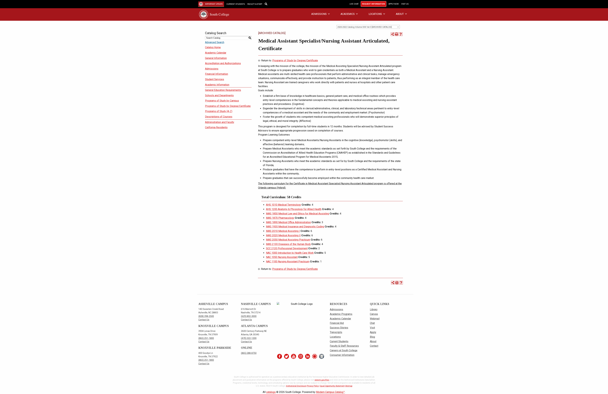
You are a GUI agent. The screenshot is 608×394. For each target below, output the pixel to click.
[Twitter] (286, 356)
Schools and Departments (219, 95)
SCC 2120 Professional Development (287, 248)
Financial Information (216, 73)
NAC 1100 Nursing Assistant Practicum (287, 261)
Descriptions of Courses (218, 116)
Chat (372, 323)
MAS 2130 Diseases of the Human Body (288, 244)
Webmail (375, 318)
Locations (375, 14)
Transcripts (336, 332)
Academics (348, 14)
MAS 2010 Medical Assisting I (283, 231)
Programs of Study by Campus (222, 100)
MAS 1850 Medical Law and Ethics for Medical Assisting (297, 213)
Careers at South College (343, 350)
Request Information (373, 4)
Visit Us (404, 4)
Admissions (319, 14)
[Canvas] (314, 356)
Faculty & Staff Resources (344, 345)
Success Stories (339, 327)
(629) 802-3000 (248, 316)
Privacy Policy (313, 386)
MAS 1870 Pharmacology (280, 217)
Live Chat (354, 4)
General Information (216, 58)
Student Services (214, 79)
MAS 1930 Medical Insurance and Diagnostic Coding (295, 226)
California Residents (216, 127)
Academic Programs (341, 314)
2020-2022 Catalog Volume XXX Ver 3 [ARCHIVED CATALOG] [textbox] (364, 27)
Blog (372, 336)
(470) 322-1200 (248, 338)
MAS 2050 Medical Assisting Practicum (288, 239)
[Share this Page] (392, 34)
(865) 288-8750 (248, 353)
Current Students (235, 4)
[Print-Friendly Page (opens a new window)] (396, 34)
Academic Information (217, 84)
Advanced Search (214, 42)
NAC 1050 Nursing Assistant (282, 257)
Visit (372, 327)
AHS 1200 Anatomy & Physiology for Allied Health (293, 209)
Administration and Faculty (219, 122)
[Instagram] (300, 356)
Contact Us (203, 319)
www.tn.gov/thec (322, 380)
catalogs (271, 392)
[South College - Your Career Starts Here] (214, 14)
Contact (374, 345)
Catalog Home (213, 47)
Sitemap (348, 386)
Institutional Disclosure (296, 386)
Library (373, 309)
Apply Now (393, 4)
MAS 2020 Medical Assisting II (283, 235)
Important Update (209, 4)
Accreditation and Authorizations (223, 63)
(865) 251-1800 (206, 338)
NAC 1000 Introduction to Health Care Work (290, 252)
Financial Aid (337, 323)
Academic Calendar (215, 52)
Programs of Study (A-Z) (218, 111)
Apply (373, 332)
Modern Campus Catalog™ (330, 392)
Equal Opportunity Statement (332, 386)
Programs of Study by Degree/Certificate (228, 106)
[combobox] (368, 27)
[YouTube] (293, 356)
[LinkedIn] (307, 356)
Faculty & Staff (254, 4)
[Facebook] (279, 356)
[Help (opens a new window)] (400, 34)
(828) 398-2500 (206, 316)
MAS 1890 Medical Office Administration (288, 222)
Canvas (374, 314)
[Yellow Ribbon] (321, 356)
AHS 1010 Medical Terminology (283, 204)
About (400, 14)
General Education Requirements (223, 90)
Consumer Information (342, 355)
